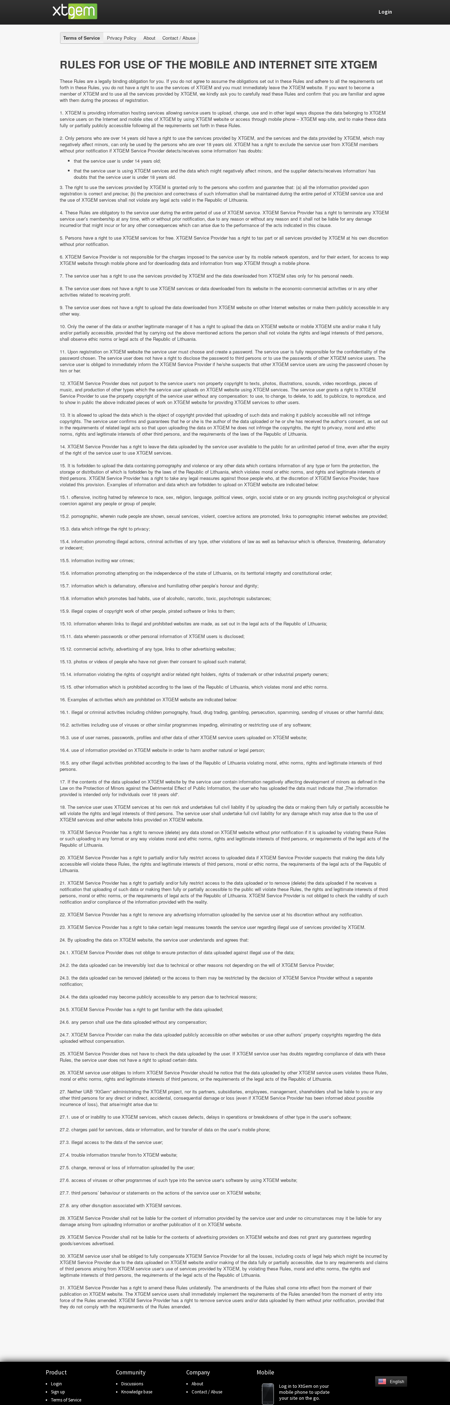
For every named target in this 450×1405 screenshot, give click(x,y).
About (149, 37)
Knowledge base (136, 1392)
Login (56, 1384)
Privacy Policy (121, 37)
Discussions (132, 1384)
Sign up (58, 1392)
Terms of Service (66, 1400)
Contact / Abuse (178, 37)
